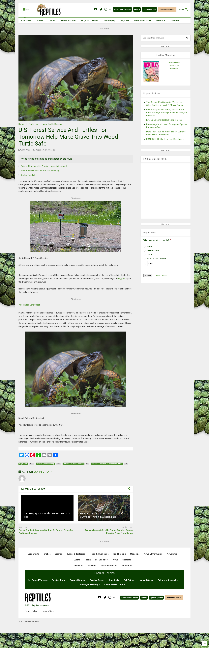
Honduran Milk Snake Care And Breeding (40, 171)
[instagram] (105, 9)
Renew (137, 10)
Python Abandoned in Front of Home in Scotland (44, 166)
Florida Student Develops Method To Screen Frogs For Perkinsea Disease (46, 531)
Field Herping (109, 20)
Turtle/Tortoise (153, 251)
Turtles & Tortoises (68, 20)
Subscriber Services (122, 10)
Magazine (125, 20)
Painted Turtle (58, 580)
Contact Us (174, 66)
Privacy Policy (31, 611)
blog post (121, 278)
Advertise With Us (108, 565)
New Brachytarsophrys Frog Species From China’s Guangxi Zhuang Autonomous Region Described (166, 112)
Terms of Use (48, 611)
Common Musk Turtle (114, 584)
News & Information (142, 20)
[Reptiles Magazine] (47, 16)
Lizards (52, 20)
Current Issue (174, 63)
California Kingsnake (168, 580)
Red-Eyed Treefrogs (90, 584)
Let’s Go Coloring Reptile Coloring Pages (164, 120)
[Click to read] (47, 508)
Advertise (175, 20)
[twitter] (101, 9)
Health (88, 560)
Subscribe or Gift (167, 10)
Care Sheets (26, 20)
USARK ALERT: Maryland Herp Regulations (165, 139)
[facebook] (110, 9)
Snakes (40, 20)
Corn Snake (113, 580)
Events (77, 560)
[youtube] (95, 9)
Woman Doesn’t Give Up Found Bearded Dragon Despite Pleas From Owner (109, 531)
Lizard (149, 255)
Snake (149, 246)
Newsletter (160, 20)
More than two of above (156, 258)
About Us (91, 565)
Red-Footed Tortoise (37, 580)
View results (161, 275)
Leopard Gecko (146, 580)
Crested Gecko (97, 580)
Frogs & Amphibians (89, 20)
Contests (126, 560)
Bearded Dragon (77, 580)
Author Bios (127, 565)
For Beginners (101, 560)
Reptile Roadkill (28, 175)
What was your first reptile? (157, 240)
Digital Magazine (149, 10)
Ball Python (129, 580)
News (115, 560)
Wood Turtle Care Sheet (29, 305)
